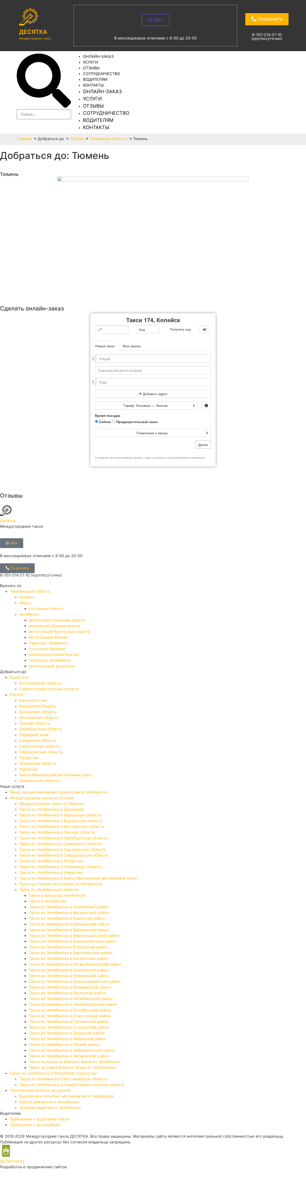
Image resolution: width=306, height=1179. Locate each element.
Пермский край (34, 734)
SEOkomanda (12, 1161)
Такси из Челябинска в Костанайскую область (63, 1078)
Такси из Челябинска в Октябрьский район (70, 1010)
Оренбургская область (40, 729)
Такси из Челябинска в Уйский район (64, 1044)
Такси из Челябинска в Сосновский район (69, 1027)
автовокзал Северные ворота (57, 620)
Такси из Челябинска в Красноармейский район (74, 981)
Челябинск (29, 614)
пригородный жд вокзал (52, 665)
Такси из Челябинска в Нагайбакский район (71, 998)
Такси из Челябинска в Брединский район (69, 924)
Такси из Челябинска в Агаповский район (68, 906)
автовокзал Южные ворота (54, 625)
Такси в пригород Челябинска (57, 895)
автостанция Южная (48, 637)
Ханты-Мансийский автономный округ (56, 774)
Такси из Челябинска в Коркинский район (69, 975)
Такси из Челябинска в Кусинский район (67, 992)
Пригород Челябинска (50, 660)
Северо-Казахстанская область (49, 688)
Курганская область (38, 711)
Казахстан (19, 677)
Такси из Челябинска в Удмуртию (51, 872)
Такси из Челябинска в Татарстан (51, 860)
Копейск (27, 597)
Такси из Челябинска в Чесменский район (69, 1056)
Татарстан (28, 757)
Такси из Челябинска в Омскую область (57, 832)
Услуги (92, 99)
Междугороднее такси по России (41, 797)
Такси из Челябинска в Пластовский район (70, 1015)
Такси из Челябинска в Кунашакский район (70, 987)
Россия (77, 138)
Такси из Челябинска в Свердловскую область (63, 855)
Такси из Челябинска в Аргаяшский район (69, 912)
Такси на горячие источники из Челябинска (61, 883)
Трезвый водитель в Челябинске (50, 1107)
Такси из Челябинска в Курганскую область (60, 820)
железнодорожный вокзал (54, 654)
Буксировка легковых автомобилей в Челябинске (66, 1096)
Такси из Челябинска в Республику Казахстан (53, 1073)
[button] (44, 81)
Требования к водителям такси (39, 1119)
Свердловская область (41, 752)
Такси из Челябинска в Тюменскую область (60, 866)
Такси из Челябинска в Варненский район (68, 929)
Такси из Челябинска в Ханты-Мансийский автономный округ (78, 878)
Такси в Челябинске (47, 901)
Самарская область (38, 740)
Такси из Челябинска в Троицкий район (66, 1033)
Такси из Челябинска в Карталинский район (71, 952)
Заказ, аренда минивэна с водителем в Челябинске (58, 792)
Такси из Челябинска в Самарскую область (60, 843)
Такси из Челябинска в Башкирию (51, 809)
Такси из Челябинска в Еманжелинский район (72, 941)
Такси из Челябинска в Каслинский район (68, 958)
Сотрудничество (106, 113)
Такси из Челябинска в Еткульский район (68, 947)
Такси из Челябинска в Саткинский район (69, 1021)
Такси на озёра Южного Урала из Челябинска (72, 1067)
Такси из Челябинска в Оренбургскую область (63, 838)
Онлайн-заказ (98, 56)
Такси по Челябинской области (49, 889)
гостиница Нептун (46, 608)
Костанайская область (40, 683)
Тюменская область (108, 138)
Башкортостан (33, 700)
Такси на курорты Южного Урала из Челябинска (74, 1061)
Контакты (93, 85)
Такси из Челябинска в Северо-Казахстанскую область (72, 1084)
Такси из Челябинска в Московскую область (61, 826)
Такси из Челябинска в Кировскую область (60, 815)
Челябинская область (30, 591)
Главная (24, 138)
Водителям (98, 120)
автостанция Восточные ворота (59, 631)
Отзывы (93, 106)
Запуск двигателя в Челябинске (49, 1101)
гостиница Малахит (47, 648)
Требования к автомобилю (35, 1124)
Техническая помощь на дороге (40, 1090)
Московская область (39, 717)
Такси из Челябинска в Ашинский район (67, 918)
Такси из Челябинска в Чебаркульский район (72, 1050)
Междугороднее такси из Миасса (51, 803)
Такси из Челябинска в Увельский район (67, 1038)
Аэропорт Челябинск (48, 643)
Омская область (34, 723)
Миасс (25, 602)
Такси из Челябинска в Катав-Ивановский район (75, 964)
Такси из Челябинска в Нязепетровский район (73, 1004)
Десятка (33, 31)
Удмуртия (28, 769)
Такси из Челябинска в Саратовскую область (62, 849)
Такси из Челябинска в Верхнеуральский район (74, 935)
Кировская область (37, 706)
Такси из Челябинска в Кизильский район (68, 969)
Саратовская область (39, 746)
